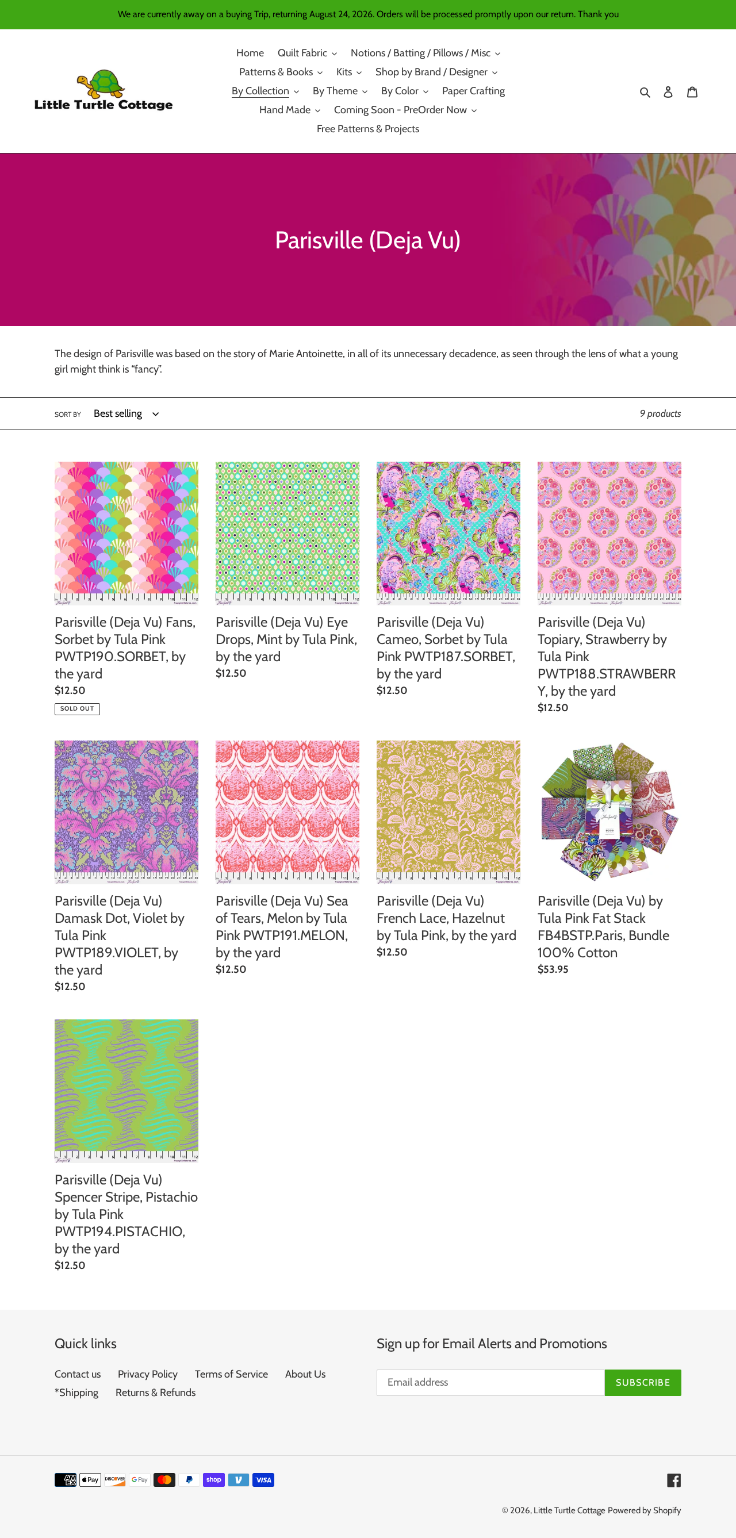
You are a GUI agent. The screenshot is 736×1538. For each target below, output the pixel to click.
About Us (305, 1374)
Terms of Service (231, 1374)
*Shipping (76, 1392)
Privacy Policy (148, 1374)
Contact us (78, 1374)
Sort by (68, 414)
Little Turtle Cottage (569, 1510)
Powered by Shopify (644, 1510)
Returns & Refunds (155, 1392)
